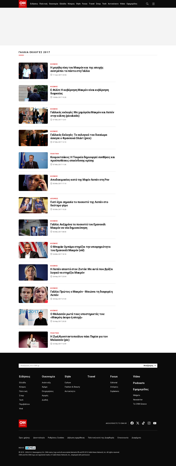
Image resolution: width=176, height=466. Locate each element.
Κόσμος (71, 4)
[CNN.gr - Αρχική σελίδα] (23, 423)
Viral (21, 408)
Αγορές (45, 395)
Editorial (113, 382)
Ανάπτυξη (46, 382)
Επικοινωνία (123, 438)
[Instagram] (149, 423)
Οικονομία (53, 4)
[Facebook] (132, 423)
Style (78, 4)
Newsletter (138, 400)
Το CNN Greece (140, 404)
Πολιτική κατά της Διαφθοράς (101, 438)
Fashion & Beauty (72, 387)
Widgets (136, 395)
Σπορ (98, 4)
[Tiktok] (143, 423)
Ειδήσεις (34, 4)
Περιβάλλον (24, 404)
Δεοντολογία (39, 438)
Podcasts (139, 383)
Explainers (114, 391)
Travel (91, 4)
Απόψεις (114, 387)
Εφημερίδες (132, 4)
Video (122, 4)
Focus (84, 4)
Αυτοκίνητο (113, 4)
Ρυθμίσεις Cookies (56, 438)
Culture (68, 382)
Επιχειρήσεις (48, 391)
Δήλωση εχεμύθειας (76, 438)
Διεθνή (45, 400)
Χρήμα (44, 387)
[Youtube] (154, 423)
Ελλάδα (63, 4)
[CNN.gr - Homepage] (23, 4)
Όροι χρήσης (24, 438)
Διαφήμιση (136, 438)
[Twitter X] (137, 423)
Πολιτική (43, 4)
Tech (104, 4)
